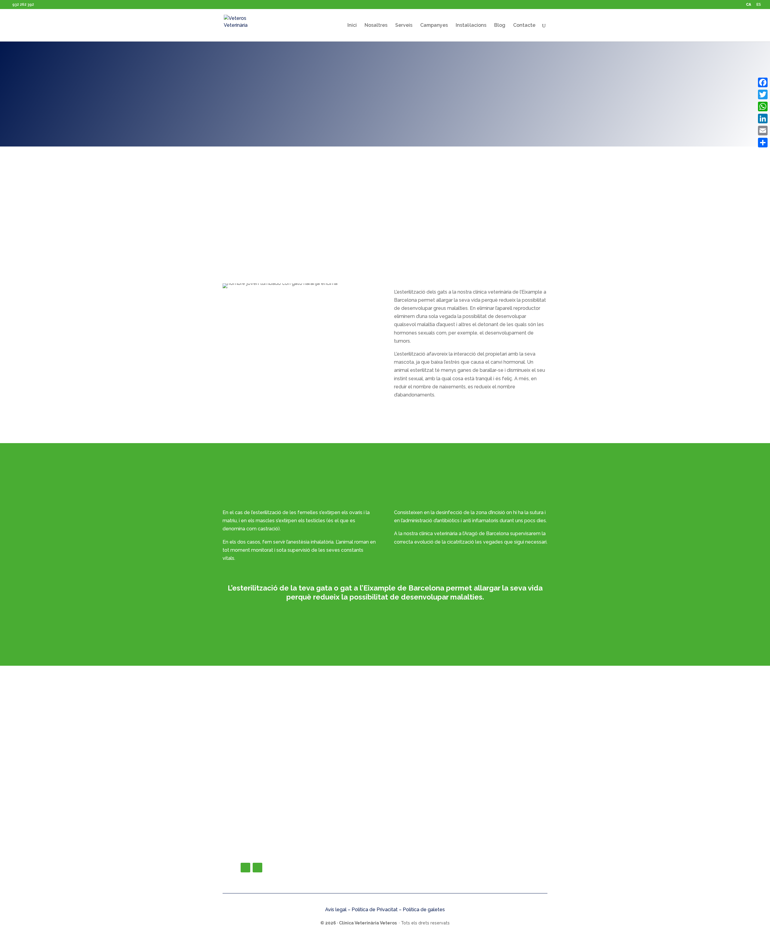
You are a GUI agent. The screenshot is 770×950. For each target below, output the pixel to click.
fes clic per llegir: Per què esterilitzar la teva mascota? (385, 618)
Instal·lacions (471, 25)
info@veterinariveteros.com (275, 853)
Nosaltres (376, 25)
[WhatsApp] (763, 106)
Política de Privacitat (375, 909)
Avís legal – (338, 909)
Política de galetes (424, 909)
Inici (352, 25)
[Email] (763, 131)
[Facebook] (763, 82)
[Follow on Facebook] (245, 867)
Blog (499, 25)
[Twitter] (763, 94)
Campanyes (434, 25)
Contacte (524, 25)
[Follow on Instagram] (257, 867)
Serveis (403, 25)
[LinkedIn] (763, 119)
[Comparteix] (763, 143)
